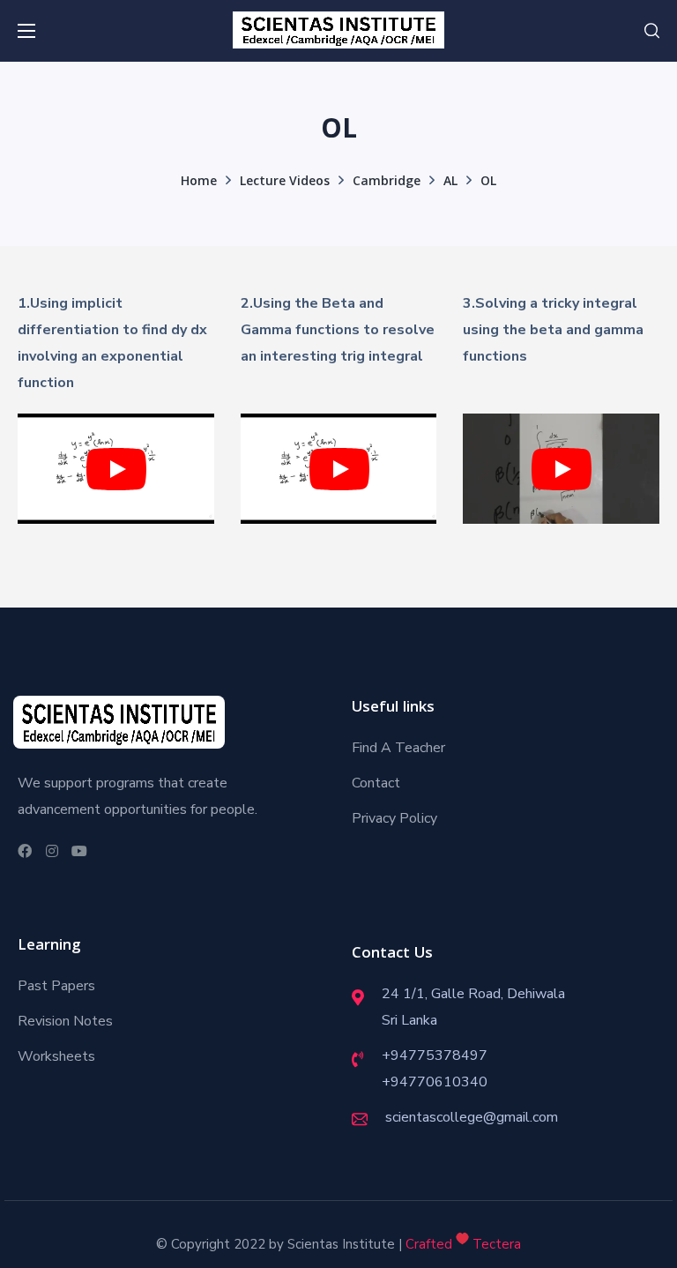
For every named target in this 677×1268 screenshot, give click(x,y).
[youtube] (77, 851)
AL (450, 182)
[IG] (49, 851)
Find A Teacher (398, 747)
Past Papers (56, 986)
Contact (376, 783)
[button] (651, 31)
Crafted (428, 1244)
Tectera (495, 1244)
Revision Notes (65, 1021)
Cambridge (386, 182)
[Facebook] (22, 851)
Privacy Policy (394, 818)
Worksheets (56, 1056)
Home (199, 182)
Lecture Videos (285, 182)
